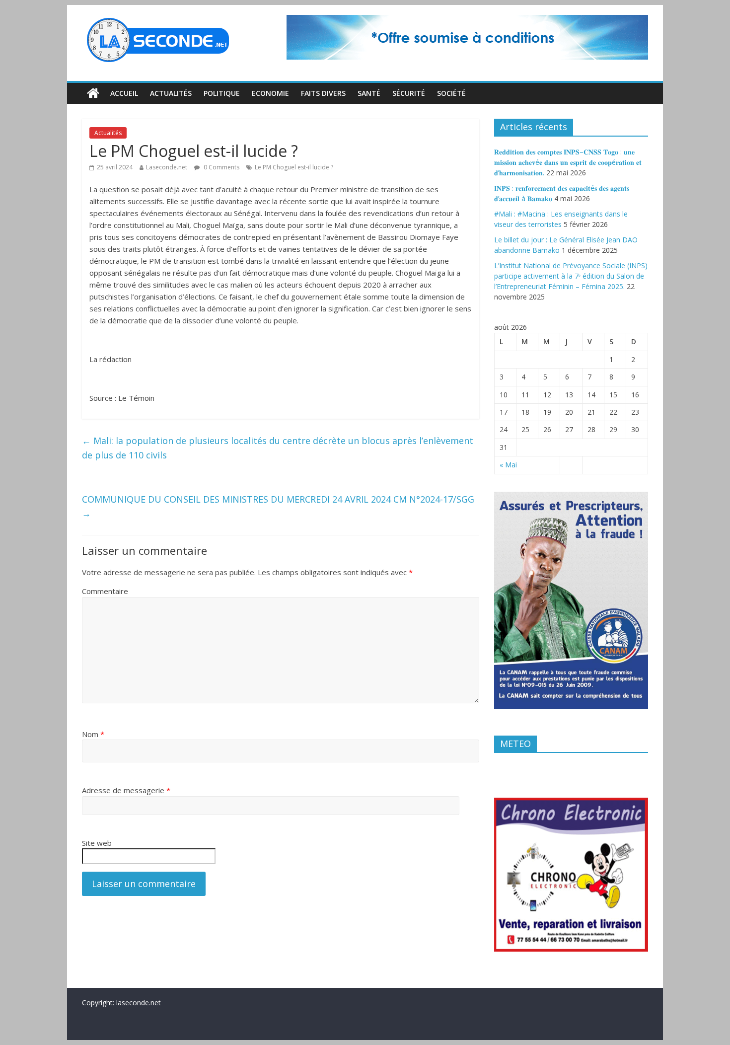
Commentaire (105, 591)
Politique (222, 93)
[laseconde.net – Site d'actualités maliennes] (93, 93)
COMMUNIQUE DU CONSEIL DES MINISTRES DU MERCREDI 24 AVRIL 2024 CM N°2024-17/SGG (278, 506)
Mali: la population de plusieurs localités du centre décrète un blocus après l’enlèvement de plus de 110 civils (277, 448)
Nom (93, 734)
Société (451, 93)
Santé (369, 93)
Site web (97, 843)
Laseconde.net (166, 167)
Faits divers (323, 93)
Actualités (171, 93)
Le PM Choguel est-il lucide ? (294, 167)
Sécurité (408, 93)
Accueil (124, 93)
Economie (270, 93)
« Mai (508, 464)
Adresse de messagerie (126, 790)
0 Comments (220, 167)
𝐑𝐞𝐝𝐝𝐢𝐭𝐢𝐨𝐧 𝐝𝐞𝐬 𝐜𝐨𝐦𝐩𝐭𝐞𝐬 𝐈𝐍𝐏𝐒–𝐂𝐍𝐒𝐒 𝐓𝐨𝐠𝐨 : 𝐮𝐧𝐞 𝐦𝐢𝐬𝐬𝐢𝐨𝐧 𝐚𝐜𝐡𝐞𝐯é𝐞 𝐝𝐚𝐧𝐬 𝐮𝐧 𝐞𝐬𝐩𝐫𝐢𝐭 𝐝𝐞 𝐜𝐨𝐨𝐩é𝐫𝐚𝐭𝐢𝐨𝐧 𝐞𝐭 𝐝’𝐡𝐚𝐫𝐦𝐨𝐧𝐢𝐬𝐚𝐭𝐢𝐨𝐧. (568, 162)
